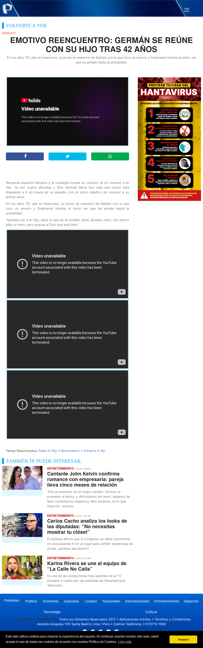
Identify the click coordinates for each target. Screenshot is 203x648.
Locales (91, 601)
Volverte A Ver (94, 451)
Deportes (191, 601)
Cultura (151, 612)
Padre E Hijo (47, 451)
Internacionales (137, 601)
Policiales (11, 600)
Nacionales (111, 601)
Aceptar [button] (183, 639)
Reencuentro (70, 451)
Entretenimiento (166, 601)
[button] (187, 10)
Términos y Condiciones (173, 619)
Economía (50, 601)
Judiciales (71, 601)
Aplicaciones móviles (135, 619)
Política (31, 601)
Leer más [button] (124, 641)
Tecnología (51, 612)
